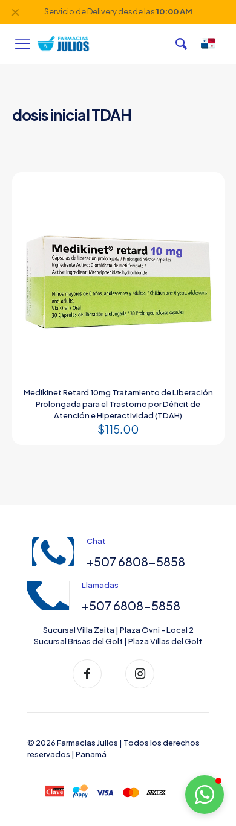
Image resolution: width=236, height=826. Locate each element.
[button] (204, 794)
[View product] (204, 192)
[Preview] (204, 209)
